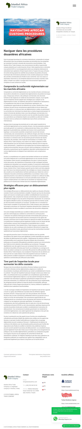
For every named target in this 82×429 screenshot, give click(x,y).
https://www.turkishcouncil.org (70, 390)
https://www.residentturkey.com (70, 403)
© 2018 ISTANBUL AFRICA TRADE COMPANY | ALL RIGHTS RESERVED (21, 427)
